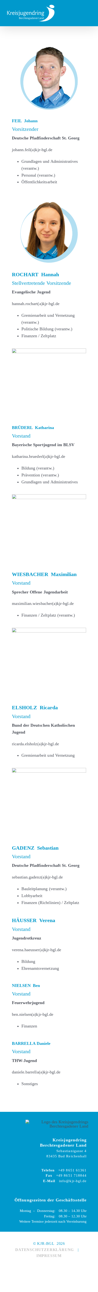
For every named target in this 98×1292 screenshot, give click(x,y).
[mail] (32, 1267)
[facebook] (43, 1267)
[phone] (65, 1267)
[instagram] (54, 1267)
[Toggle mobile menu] (89, 13)
